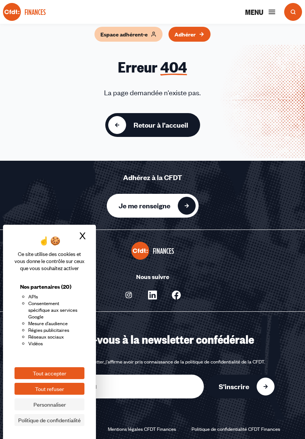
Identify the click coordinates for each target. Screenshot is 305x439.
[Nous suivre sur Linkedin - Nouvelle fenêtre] (152, 295)
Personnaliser (49, 404)
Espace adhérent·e (124, 34)
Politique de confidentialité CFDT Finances (236, 429)
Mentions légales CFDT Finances (142, 429)
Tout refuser (49, 388)
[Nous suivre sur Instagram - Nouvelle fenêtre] (128, 295)
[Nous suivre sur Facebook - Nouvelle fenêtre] (176, 295)
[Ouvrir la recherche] (293, 12)
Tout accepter (49, 373)
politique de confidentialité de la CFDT (224, 361)
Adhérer (185, 34)
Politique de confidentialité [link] (49, 420)
